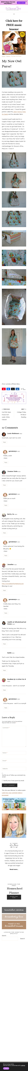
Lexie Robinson (13, 433)
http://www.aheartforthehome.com (13, 583)
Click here (12, 20)
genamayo (13, 451)
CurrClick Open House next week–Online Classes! (6, 414)
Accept (6, 1068)
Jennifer (10, 564)
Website (5, 768)
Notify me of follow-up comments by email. (13, 776)
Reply (4, 442)
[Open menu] (14, 14)
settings (23, 1065)
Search (4, 935)
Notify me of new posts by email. (14, 780)
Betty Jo (10, 514)
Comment (6, 727)
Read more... (14, 869)
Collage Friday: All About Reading (21, 413)
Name (5, 753)
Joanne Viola (12, 471)
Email (5, 760)
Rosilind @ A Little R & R (16, 679)
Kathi (9, 653)
